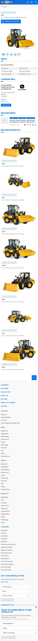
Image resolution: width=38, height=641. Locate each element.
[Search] (35, 2)
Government (5, 555)
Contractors (4, 536)
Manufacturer (5, 558)
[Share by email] (3, 54)
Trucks (3, 442)
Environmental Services (8, 544)
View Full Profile (11, 21)
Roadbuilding (5, 436)
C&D (2, 450)
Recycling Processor (7, 564)
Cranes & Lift (14, 118)
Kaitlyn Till (4, 414)
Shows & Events (6, 570)
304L (3, 333)
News (3, 427)
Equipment (22, 118)
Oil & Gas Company (7, 561)
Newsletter (5, 392)
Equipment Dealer (6, 547)
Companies (5, 527)
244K (3, 231)
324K (3, 367)
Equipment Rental (6, 550)
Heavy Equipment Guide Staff (10, 423)
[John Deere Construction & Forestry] (22, 87)
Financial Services (6, 553)
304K (3, 299)
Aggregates (4, 433)
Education (4, 541)
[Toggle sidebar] (2, 2)
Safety (3, 453)
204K (3, 163)
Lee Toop (4, 420)
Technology (4, 445)
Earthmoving (30, 118)
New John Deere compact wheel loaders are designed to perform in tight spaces (22, 121)
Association (4, 530)
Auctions (3, 533)
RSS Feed (4, 399)
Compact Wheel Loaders (8, 12)
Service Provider (6, 567)
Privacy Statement (8, 402)
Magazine (4, 388)
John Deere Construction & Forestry (13, 17)
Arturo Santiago (6, 417)
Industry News (5, 456)
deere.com (4, 101)
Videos (3, 460)
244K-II (4, 265)
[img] (4, 120)
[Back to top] (34, 377)
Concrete (4, 447)
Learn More (4, 581)
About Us (4, 395)
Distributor (4, 538)
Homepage (4, 385)
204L (3, 197)
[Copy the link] (19, 54)
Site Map (4, 406)
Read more (6, 105)
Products (4, 6)
